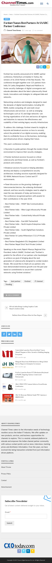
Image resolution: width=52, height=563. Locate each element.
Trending (8, 284)
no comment (38, 30)
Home (5, 14)
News (7, 19)
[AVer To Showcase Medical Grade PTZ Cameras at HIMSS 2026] (7, 398)
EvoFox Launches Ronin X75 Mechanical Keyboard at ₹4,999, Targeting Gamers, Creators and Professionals (31, 375)
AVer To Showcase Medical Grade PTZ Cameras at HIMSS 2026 (30, 396)
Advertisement (6, 487)
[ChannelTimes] (17, 3)
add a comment (13, 295)
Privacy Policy (6, 474)
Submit (9, 523)
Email (8, 512)
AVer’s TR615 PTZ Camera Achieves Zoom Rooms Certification (31, 385)
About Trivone (6, 467)
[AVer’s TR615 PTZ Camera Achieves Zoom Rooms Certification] (7, 387)
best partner (15, 281)
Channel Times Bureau (14, 30)
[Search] (48, 3)
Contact (4, 480)
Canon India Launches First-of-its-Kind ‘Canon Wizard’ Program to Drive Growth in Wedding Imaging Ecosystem (32, 352)
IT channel (39, 281)
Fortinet (27, 281)
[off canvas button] (41, 3)
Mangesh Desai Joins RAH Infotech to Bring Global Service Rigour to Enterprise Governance (31, 363)
